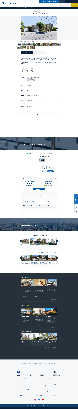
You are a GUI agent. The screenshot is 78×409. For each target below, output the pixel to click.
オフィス (44, 1)
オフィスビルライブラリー (34, 383)
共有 (76, 211)
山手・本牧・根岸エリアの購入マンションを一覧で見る (48, 268)
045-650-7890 (30, 183)
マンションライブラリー (65, 4)
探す (41, 3)
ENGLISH (61, 0)
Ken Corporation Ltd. (9, 3)
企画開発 (45, 385)
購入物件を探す (23, 355)
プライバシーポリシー (37, 405)
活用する (51, 3)
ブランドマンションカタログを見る (51, 347)
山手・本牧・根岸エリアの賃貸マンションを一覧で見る (48, 252)
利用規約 (44, 405)
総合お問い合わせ (30, 405)
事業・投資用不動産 (47, 378)
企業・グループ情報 (55, 1)
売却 (44, 383)
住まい (41, 1)
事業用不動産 (49, 1)
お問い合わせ (75, 4)
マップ (32, 185)
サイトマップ (49, 405)
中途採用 (54, 384)
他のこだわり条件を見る (53, 299)
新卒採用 (54, 382)
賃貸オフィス (32, 378)
